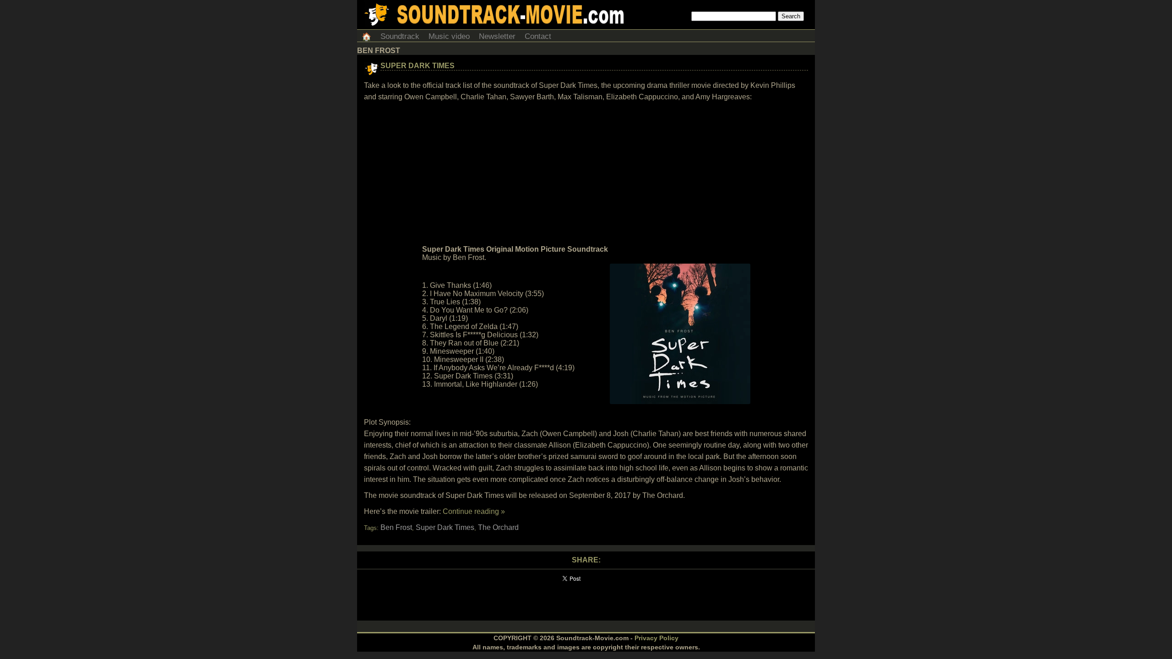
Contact (538, 36)
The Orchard (498, 527)
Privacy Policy (656, 638)
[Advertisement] (586, 173)
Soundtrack (399, 36)
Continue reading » (474, 511)
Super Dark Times (417, 66)
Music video (449, 36)
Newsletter (497, 36)
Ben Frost (396, 527)
